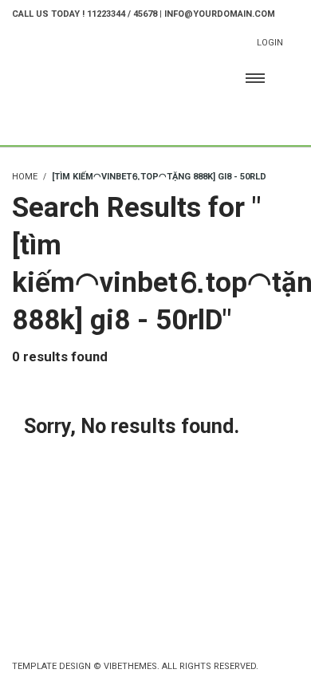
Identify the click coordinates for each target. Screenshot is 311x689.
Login (270, 42)
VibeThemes (130, 666)
